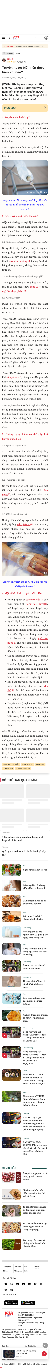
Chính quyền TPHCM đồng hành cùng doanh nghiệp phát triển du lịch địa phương (34, 1100)
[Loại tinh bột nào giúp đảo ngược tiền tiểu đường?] (11, 998)
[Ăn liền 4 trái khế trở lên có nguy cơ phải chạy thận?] (11, 1015)
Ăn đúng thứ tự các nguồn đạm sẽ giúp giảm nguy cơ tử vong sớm (35, 934)
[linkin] (29, 1284)
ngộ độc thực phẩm (12, 764)
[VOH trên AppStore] (11, 1303)
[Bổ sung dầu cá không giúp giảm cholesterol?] (11, 885)
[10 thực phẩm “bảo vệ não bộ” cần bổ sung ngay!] (11, 981)
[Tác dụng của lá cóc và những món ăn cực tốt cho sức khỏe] (11, 1244)
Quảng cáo (7, 1267)
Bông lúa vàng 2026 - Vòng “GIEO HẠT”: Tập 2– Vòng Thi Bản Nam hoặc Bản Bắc (34, 1036)
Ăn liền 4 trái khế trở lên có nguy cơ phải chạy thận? (35, 1017)
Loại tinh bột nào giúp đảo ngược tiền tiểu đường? (34, 1000)
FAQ (25, 1271)
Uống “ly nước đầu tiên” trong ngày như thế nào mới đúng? (35, 951)
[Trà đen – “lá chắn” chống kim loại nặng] (11, 916)
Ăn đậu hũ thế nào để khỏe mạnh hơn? (34, 967)
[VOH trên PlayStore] (28, 1303)
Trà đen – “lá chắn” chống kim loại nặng (33, 918)
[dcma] (41, 1284)
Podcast (26, 1114)
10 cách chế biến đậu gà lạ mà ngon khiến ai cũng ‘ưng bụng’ (35, 1226)
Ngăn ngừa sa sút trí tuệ (35, 869)
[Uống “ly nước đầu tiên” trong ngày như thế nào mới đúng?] (11, 949)
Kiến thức (9, 53)
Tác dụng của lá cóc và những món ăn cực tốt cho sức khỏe (34, 1243)
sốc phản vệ (28, 764)
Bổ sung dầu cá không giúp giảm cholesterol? (34, 887)
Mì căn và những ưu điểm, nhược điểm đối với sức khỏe (34, 1193)
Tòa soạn (17, 1267)
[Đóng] (46, 1349)
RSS (25, 1267)
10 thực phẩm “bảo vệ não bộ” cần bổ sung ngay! (34, 983)
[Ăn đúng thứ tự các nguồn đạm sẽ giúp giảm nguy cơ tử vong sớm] (11, 932)
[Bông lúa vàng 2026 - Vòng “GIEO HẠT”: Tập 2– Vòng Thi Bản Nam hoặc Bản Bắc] (11, 1032)
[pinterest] (23, 1284)
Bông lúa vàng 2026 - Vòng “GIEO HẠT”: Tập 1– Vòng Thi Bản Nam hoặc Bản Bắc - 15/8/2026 (34, 1057)
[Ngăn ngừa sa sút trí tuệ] (11, 870)
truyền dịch (9, 768)
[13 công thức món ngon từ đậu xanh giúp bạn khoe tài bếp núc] (11, 1210)
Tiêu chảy (40, 764)
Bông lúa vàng (28, 1028)
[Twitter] (6, 1290)
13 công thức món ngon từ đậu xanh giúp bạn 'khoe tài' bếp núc (34, 1209)
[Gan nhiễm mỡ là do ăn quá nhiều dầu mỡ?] (11, 901)
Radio (25, 1071)
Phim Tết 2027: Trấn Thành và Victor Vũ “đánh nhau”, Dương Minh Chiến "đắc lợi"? (34, 1079)
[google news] (35, 1284)
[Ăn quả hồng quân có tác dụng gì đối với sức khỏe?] (11, 1177)
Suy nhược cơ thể (23, 768)
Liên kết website (37, 1268)
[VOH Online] (16, 38)
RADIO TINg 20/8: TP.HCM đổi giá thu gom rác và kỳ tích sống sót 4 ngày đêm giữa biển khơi (35, 1148)
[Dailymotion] (12, 1290)
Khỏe (18, 53)
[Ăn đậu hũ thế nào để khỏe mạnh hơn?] (11, 966)
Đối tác (5, 1271)
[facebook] (6, 1284)
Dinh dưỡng (27, 928)
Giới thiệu (5, 1346)
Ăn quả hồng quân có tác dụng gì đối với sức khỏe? (35, 1176)
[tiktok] (18, 1284)
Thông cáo (18, 1271)
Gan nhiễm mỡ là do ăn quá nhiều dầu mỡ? (34, 902)
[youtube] (12, 1284)
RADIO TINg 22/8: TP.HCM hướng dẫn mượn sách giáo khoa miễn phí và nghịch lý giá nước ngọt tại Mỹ (34, 1123)
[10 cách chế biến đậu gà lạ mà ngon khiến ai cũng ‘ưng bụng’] (11, 1227)
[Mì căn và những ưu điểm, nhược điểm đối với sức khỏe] (11, 1194)
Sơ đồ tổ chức (30, 1346)
